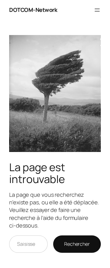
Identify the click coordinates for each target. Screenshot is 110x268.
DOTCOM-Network (33, 9)
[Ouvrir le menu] (97, 10)
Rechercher (77, 244)
